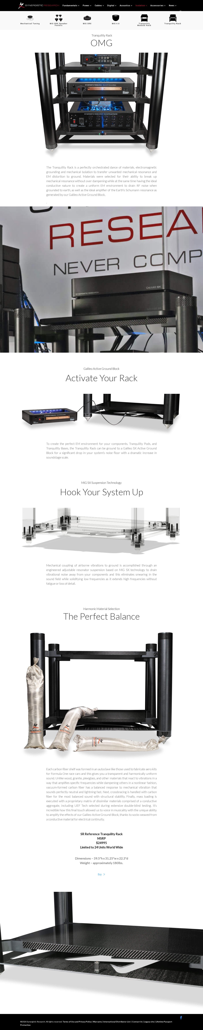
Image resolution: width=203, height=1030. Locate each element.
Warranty (97, 1021)
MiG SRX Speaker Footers (58, 24)
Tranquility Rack (172, 24)
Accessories (157, 6)
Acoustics (125, 6)
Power (86, 6)
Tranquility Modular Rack (144, 24)
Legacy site (149, 1021)
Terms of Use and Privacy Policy (77, 1021)
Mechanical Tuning (30, 24)
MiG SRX (87, 24)
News (171, 6)
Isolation (140, 6)
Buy (100, 874)
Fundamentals (70, 6)
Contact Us (137, 1021)
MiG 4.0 (116, 24)
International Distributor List (117, 1021)
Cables (98, 6)
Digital (110, 6)
